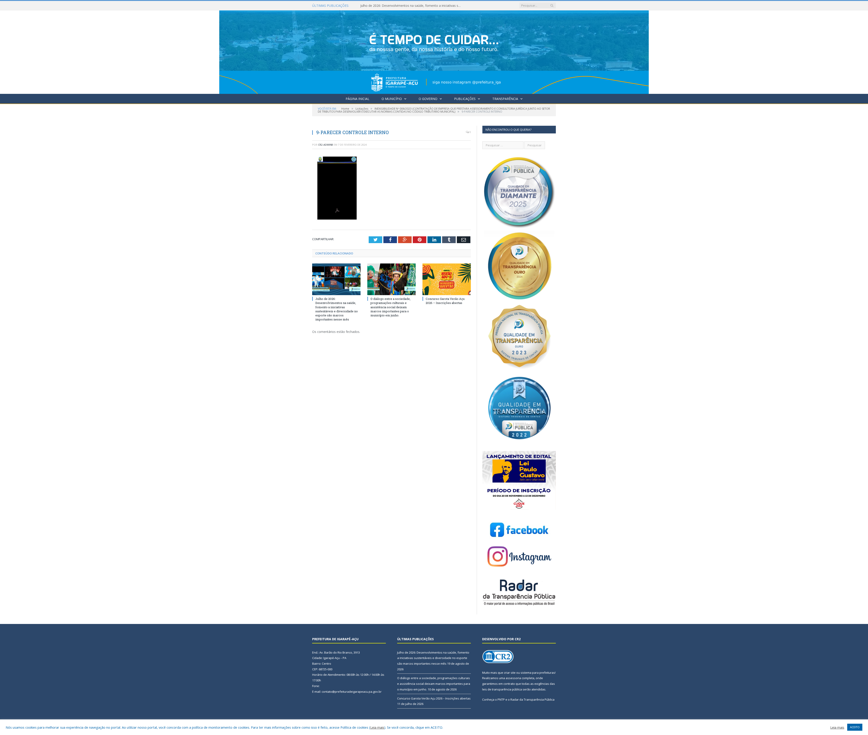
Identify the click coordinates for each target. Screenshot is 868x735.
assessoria (513, 678)
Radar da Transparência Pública (532, 699)
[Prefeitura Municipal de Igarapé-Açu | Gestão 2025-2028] (434, 51)
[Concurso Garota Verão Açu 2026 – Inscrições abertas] (446, 279)
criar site (510, 673)
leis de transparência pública (502, 689)
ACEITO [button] (855, 727)
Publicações (465, 99)
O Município (392, 99)
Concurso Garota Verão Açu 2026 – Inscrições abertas (445, 301)
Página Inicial (357, 99)
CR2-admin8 (325, 144)
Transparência (505, 99)
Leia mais (377, 727)
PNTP (501, 699)
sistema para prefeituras (538, 673)
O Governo (428, 99)
